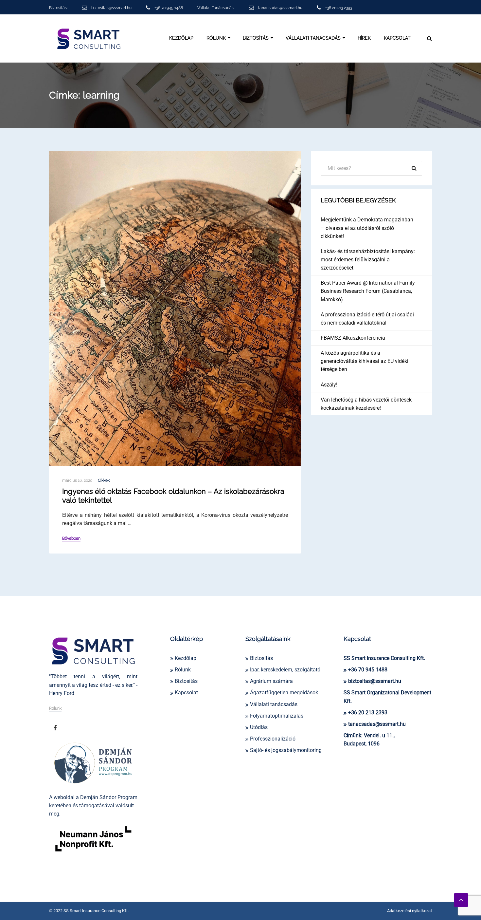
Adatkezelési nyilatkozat (409, 910)
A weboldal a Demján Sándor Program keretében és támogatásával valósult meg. (93, 805)
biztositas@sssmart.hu (111, 8)
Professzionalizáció (272, 739)
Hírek (364, 38)
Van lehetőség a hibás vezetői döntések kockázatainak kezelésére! (366, 404)
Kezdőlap (181, 38)
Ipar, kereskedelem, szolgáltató (285, 670)
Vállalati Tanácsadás (313, 38)
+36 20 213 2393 (338, 8)
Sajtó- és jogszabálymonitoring (286, 750)
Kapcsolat (397, 38)
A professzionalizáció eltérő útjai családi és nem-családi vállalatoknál (367, 318)
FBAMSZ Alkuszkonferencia (353, 338)
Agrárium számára (271, 681)
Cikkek (104, 480)
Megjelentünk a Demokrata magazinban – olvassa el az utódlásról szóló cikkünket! (367, 227)
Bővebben (71, 538)
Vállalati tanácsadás (273, 704)
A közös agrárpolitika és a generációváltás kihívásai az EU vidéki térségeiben (364, 361)
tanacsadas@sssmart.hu (280, 8)
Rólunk (216, 38)
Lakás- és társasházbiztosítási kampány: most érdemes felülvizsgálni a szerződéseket (368, 259)
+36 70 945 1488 (168, 8)
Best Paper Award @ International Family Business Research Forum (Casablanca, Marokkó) (368, 291)
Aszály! (329, 385)
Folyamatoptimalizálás (276, 716)
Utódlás (259, 727)
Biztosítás (256, 38)
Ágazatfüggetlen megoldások (284, 692)
